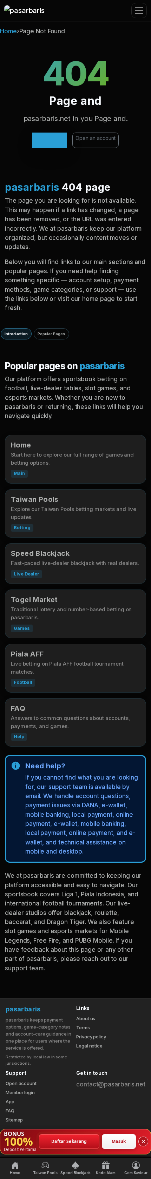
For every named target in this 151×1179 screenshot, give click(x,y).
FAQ (10, 1110)
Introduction (16, 333)
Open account (21, 1083)
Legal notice (89, 1046)
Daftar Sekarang (69, 1141)
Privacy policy (91, 1036)
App (10, 1101)
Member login (20, 1092)
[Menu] (139, 10)
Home (8, 31)
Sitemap (14, 1120)
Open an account (96, 138)
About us (85, 1018)
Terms (83, 1027)
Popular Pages (51, 333)
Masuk (119, 1141)
